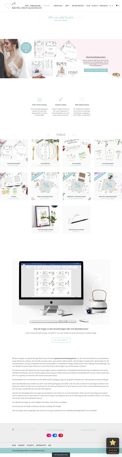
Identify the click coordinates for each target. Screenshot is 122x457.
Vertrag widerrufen (61, 455)
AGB (49, 445)
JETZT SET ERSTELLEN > (108, 198)
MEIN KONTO (104, 6)
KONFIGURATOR (35, 6)
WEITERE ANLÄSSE (77, 6)
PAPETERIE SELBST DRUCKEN (96, 70)
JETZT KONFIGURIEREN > (76, 198)
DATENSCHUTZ (41, 445)
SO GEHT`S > (76, 231)
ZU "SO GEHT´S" (61, 340)
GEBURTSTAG (58, 6)
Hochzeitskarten (96, 57)
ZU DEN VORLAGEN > (45, 165)
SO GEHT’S (95, 6)
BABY (67, 6)
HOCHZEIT (47, 6)
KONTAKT (21, 445)
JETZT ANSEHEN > (13, 165)
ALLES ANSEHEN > (76, 165)
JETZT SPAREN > (45, 198)
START (27, 6)
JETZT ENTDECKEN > (108, 165)
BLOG (88, 6)
